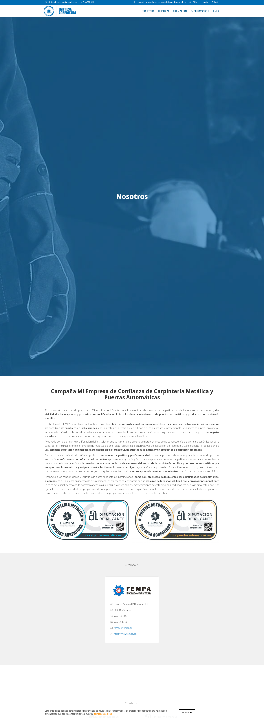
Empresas (163, 11)
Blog (216, 11)
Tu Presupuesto (200, 11)
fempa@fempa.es (123, 627)
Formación (180, 11)
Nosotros (148, 11)
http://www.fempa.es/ (125, 633)
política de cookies (103, 714)
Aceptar (187, 712)
